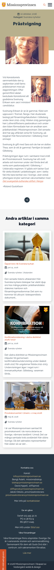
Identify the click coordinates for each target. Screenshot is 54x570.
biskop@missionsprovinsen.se (27, 482)
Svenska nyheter (31, 17)
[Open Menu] (50, 5)
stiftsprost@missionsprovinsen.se (27, 489)
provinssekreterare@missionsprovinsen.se (27, 495)
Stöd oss (35, 527)
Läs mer (27, 553)
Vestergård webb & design (27, 567)
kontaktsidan (33, 501)
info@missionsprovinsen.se (27, 476)
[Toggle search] (44, 4)
